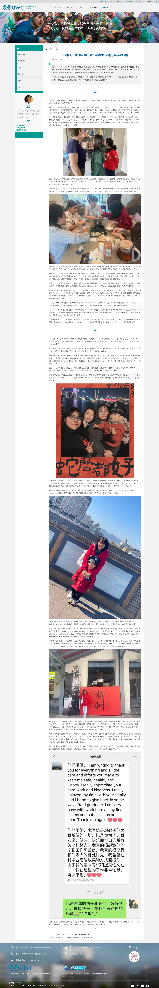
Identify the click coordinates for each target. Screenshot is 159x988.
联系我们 (148, 1)
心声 (19, 67)
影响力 (57, 49)
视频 (19, 81)
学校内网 (129, 1)
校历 (111, 1)
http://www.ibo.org (68, 977)
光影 (19, 87)
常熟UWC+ (21, 74)
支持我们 (119, 1)
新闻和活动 (21, 54)
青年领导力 (21, 61)
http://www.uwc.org (14, 977)
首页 (50, 49)
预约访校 (103, 1)
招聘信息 (138, 1)
